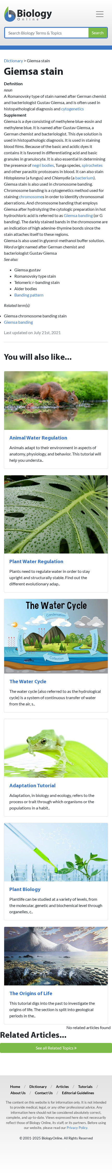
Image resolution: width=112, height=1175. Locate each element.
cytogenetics (72, 108)
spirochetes (92, 165)
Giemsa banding (78, 215)
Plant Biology (24, 889)
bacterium (84, 177)
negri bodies (43, 165)
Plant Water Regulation (36, 561)
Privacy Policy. (77, 1128)
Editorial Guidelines (78, 1093)
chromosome (30, 196)
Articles (62, 1086)
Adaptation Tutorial (32, 786)
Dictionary (13, 60)
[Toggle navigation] (100, 14)
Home (15, 1086)
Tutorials (85, 1086)
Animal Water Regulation (38, 438)
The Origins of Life (30, 993)
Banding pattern (28, 294)
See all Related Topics (55, 1047)
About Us (18, 1093)
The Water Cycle (27, 682)
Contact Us (44, 1093)
